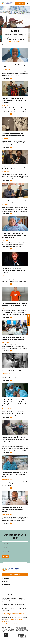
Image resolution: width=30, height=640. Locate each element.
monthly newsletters (14, 41)
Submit (5, 556)
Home (5, 8)
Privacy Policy (10, 619)
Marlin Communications (12, 624)
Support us (5, 581)
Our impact (5, 578)
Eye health (5, 587)
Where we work (6, 584)
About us (4, 591)
